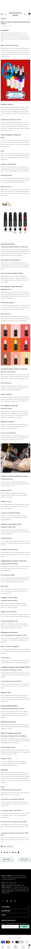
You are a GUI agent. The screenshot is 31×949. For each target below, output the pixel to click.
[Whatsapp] (18, 852)
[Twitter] (4, 852)
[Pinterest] (7, 852)
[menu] (2, 14)
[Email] (15, 852)
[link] (8, 946)
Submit (24, 926)
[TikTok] (10, 901)
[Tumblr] (10, 852)
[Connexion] (25, 14)
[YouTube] (14, 901)
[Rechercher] (6, 14)
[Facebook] (1, 852)
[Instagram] (6, 901)
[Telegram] (13, 852)
